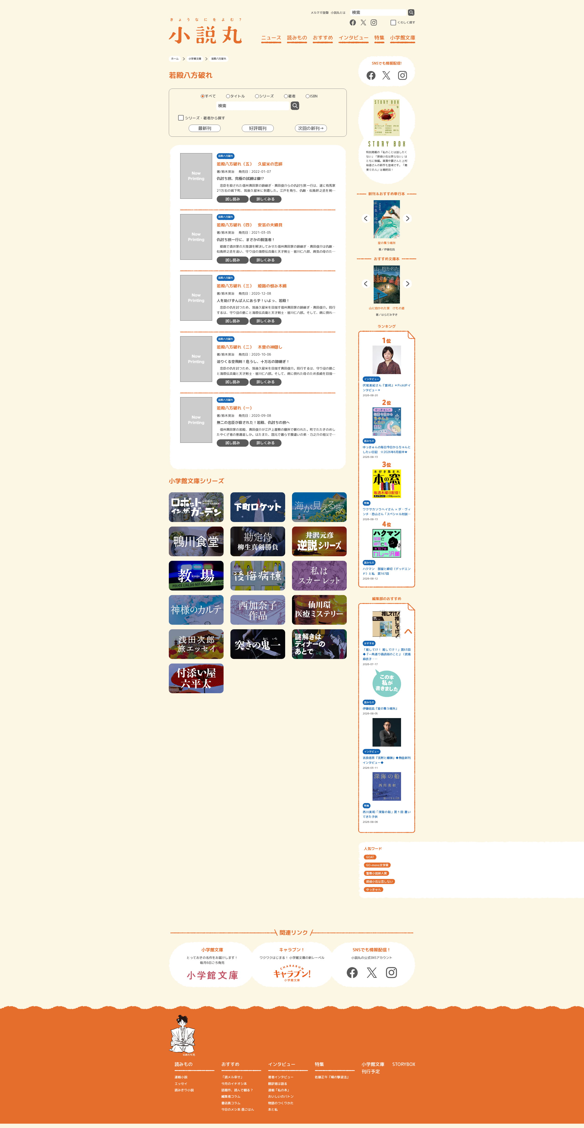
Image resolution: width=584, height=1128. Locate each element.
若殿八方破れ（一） (235, 408)
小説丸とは (338, 12)
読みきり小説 (184, 1090)
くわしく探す (406, 22)
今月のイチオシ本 (234, 1083)
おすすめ (323, 37)
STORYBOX (403, 1064)
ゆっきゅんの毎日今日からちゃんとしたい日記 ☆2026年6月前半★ (387, 449)
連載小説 (181, 1077)
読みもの (297, 37)
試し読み (232, 199)
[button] (366, 218)
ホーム (175, 58)
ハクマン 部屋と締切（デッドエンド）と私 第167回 (387, 571)
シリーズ (266, 96)
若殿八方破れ (225, 156)
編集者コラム (230, 1096)
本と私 (273, 1109)
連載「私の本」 (279, 1090)
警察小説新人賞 (376, 873)
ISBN (314, 96)
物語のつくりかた (281, 1103)
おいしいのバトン (281, 1096)
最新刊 (204, 128)
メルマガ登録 (319, 12)
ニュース (271, 37)
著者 (291, 96)
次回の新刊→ (311, 128)
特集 (379, 37)
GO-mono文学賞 (377, 865)
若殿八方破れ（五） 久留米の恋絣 (249, 164)
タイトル (237, 96)
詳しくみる (265, 199)
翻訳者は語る (277, 1083)
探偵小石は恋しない (379, 881)
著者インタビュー (281, 1077)
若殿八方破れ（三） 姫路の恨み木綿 (252, 286)
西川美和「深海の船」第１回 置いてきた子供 (387, 814)
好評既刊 (257, 128)
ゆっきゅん (373, 889)
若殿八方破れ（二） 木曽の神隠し (249, 347)
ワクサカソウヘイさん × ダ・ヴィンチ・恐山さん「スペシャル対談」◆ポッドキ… (387, 512)
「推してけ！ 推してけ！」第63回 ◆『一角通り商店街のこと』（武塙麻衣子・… (387, 654)
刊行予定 (371, 1071)
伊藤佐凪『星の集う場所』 (380, 708)
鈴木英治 (228, 171)
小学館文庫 (402, 37)
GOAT (370, 857)
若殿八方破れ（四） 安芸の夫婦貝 (249, 225)
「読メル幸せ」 (232, 1077)
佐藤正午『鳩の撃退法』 (332, 1077)
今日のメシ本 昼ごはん (237, 1109)
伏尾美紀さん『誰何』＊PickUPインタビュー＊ (387, 387)
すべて (210, 96)
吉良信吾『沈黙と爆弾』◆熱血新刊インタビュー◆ (387, 760)
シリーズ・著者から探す (205, 118)
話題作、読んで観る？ (237, 1090)
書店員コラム (230, 1103)
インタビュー (354, 37)
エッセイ (181, 1083)
